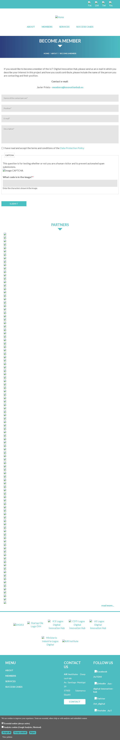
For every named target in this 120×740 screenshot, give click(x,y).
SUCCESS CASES (13, 686)
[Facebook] (89, 4)
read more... (107, 605)
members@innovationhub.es (67, 87)
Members (47, 26)
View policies (7, 737)
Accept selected (20, 732)
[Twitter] (103, 4)
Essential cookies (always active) (17, 723)
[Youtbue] (110, 4)
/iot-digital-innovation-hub (103, 687)
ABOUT (9, 670)
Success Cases (84, 26)
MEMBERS (10, 675)
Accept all (6, 732)
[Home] (59, 17)
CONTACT (74, 701)
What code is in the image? (18, 177)
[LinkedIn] (96, 4)
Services (64, 26)
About (31, 26)
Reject (32, 732)
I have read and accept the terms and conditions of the (44, 148)
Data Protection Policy (72, 148)
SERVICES (10, 681)
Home (46, 53)
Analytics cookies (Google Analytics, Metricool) (22, 727)
